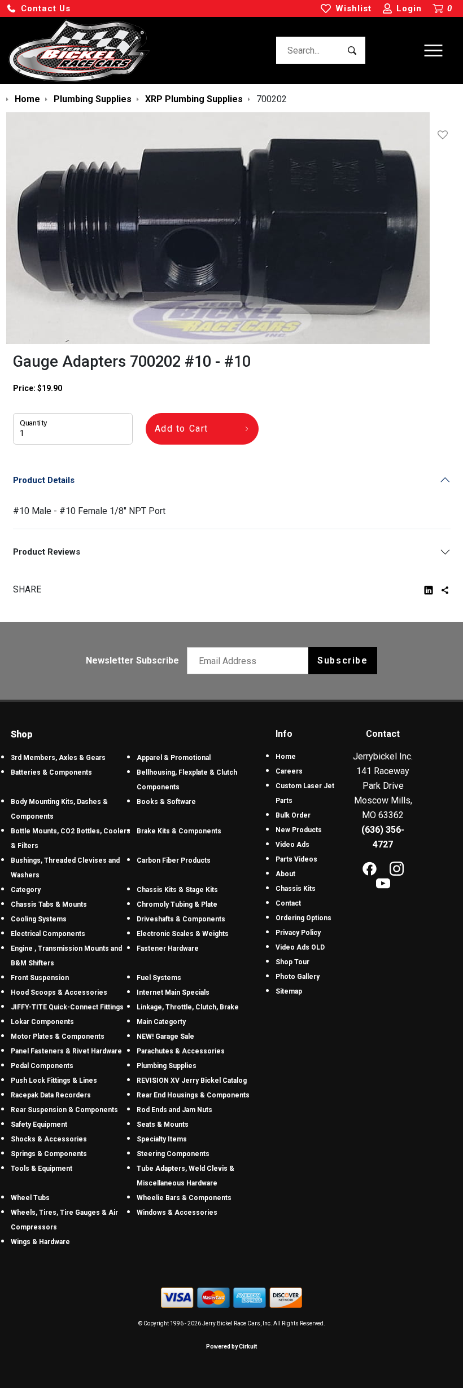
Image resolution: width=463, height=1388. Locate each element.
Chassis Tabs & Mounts (49, 904)
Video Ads (292, 845)
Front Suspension (40, 978)
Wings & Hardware (40, 1242)
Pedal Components (42, 1066)
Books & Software (166, 802)
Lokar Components (42, 1022)
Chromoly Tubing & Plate (177, 904)
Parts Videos (296, 859)
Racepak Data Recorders (51, 1095)
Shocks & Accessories (49, 1139)
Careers (289, 771)
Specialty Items (162, 1139)
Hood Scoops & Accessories (59, 992)
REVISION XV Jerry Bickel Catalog (192, 1080)
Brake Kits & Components (179, 831)
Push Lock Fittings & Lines (54, 1080)
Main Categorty (161, 1022)
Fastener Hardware (168, 948)
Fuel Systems (159, 978)
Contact (288, 903)
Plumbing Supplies (166, 1066)
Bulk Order (293, 815)
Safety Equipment (39, 1124)
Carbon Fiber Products (174, 860)
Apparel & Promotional (174, 758)
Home (286, 757)
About (285, 874)
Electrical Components (48, 934)
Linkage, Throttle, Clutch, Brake (188, 1007)
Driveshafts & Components (181, 919)
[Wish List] (445, 135)
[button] (38, 8)
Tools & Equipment (41, 1168)
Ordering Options (303, 918)
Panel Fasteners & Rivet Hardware (66, 1051)
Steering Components (173, 1154)
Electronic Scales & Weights (183, 934)
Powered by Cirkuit (231, 1346)
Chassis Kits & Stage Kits (177, 890)
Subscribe (342, 660)
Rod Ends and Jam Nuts (174, 1110)
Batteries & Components (51, 772)
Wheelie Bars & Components (184, 1198)
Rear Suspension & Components (64, 1110)
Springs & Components (49, 1154)
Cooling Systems (39, 919)
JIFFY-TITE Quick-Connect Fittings (67, 1007)
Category (26, 890)
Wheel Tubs (30, 1198)
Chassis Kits (296, 889)
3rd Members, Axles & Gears (58, 758)
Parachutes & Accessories (181, 1051)
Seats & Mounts (163, 1124)
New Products (299, 830)
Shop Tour (292, 962)
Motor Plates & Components (57, 1036)
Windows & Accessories (177, 1212)
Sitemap (289, 991)
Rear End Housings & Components (193, 1095)
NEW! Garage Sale (165, 1036)
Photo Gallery (298, 977)
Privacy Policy (298, 933)
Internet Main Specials (173, 992)
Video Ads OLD (300, 947)
